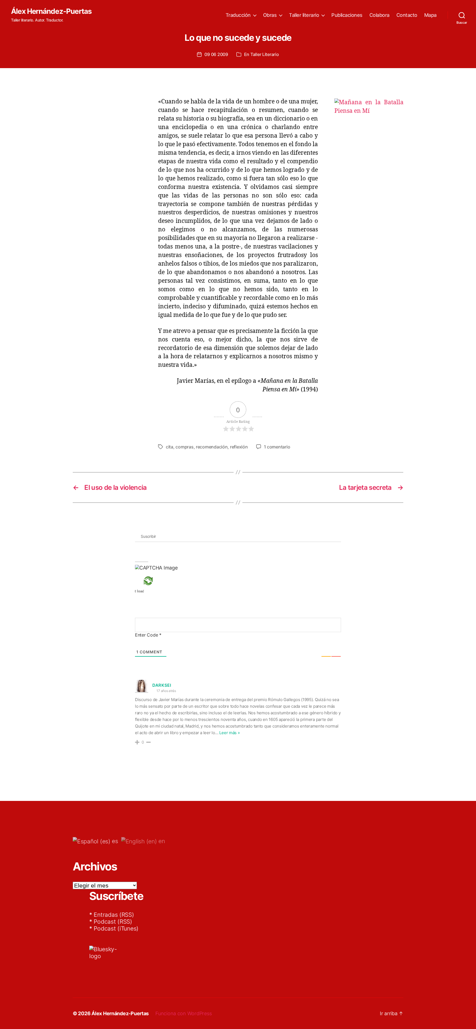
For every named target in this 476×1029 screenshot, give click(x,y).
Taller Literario (264, 54)
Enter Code (148, 635)
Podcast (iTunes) (116, 928)
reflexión (239, 447)
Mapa (430, 15)
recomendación (212, 447)
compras (184, 447)
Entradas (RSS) (114, 914)
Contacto (406, 15)
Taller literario (304, 15)
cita (169, 447)
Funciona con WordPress (183, 1013)
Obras (270, 15)
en (161, 841)
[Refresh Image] (156, 580)
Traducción (238, 15)
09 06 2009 (216, 54)
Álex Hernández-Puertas (51, 11)
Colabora (379, 15)
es (114, 841)
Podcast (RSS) (113, 921)
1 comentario (277, 447)
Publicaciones (347, 15)
